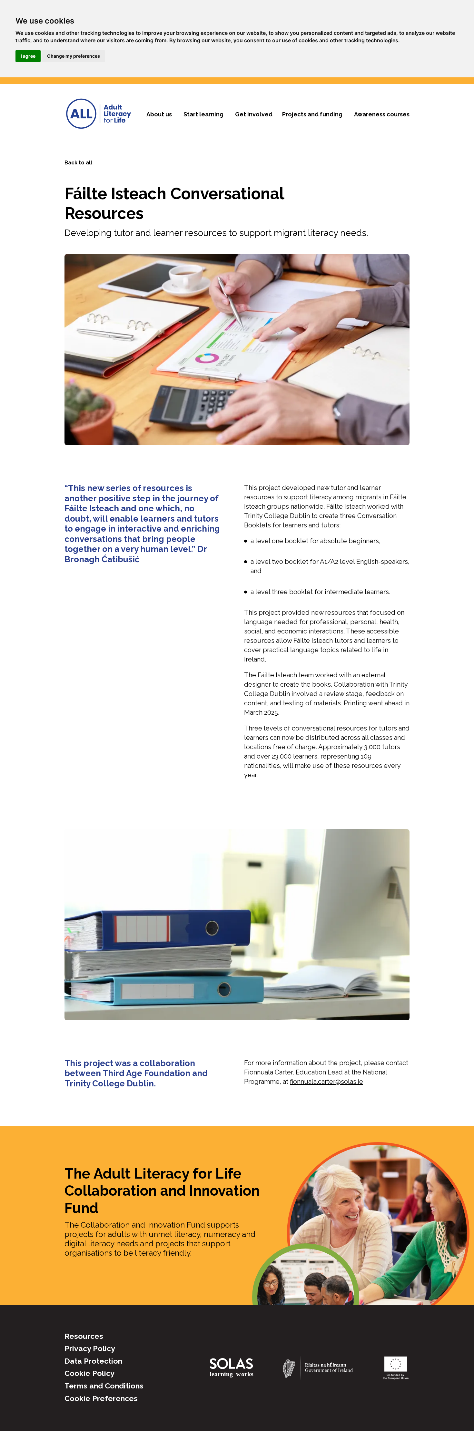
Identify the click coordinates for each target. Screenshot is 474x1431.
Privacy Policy (89, 1348)
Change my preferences (73, 56)
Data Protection (93, 1361)
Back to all (78, 163)
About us (159, 114)
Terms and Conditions (103, 1385)
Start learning (203, 114)
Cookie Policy (89, 1373)
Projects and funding (312, 114)
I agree (28, 56)
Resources (83, 1336)
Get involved (253, 114)
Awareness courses (382, 114)
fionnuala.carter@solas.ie (326, 1081)
